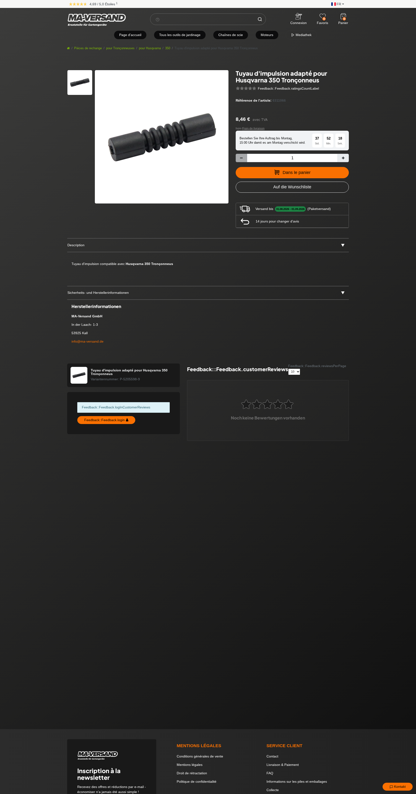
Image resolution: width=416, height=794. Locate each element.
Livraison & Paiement (282, 765)
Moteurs (267, 35)
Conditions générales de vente (200, 756)
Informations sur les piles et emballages (296, 781)
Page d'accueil (130, 35)
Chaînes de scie (230, 35)
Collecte (272, 790)
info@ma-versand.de (88, 341)
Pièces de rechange (88, 48)
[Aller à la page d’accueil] (68, 48)
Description (75, 245)
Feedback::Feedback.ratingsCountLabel (288, 88)
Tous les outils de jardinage (180, 35)
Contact (272, 756)
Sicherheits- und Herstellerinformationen (98, 293)
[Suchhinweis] (158, 19)
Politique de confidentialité (196, 781)
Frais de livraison (253, 128)
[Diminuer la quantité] (241, 158)
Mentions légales (189, 765)
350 (167, 48)
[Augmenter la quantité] (343, 158)
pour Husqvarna (150, 48)
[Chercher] (260, 19)
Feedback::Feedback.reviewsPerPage (317, 366)
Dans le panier (297, 172)
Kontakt (399, 786)
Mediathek (303, 35)
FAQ (269, 773)
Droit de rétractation (192, 773)
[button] (336, 3)
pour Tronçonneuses (120, 48)
